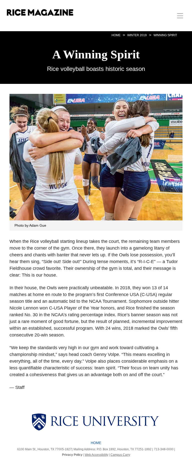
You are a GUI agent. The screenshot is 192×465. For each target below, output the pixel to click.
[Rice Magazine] (40, 12)
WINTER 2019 (137, 35)
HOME (116, 35)
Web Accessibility (96, 455)
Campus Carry (120, 455)
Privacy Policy (72, 455)
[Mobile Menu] (180, 15)
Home (96, 443)
